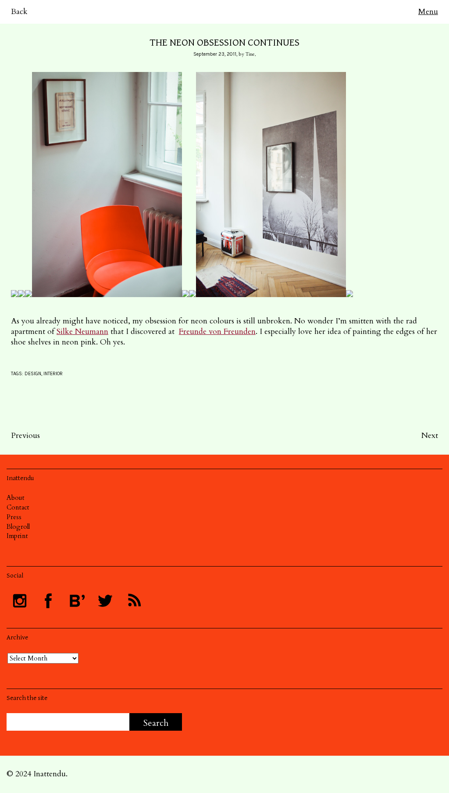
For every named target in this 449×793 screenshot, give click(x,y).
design (33, 374)
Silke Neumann (82, 331)
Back (19, 11)
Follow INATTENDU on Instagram (20, 601)
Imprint (17, 535)
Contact (18, 507)
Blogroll (18, 526)
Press (14, 517)
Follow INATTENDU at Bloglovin (77, 601)
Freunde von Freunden (217, 331)
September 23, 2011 (214, 54)
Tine (250, 54)
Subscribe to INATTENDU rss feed (134, 601)
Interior (53, 374)
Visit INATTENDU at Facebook (48, 601)
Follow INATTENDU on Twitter (105, 601)
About (16, 497)
